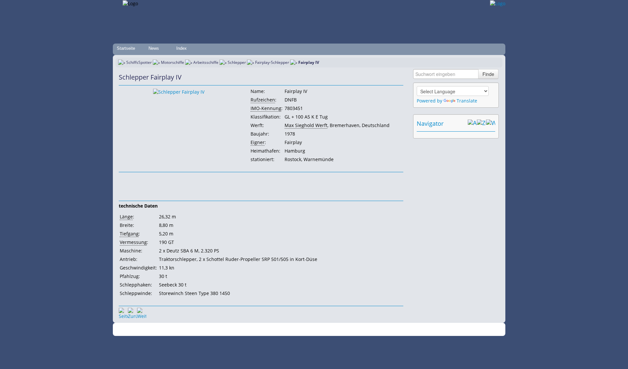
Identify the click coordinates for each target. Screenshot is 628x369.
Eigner (258, 142)
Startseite (126, 48)
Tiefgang (129, 234)
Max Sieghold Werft (306, 125)
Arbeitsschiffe (205, 62)
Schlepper (237, 62)
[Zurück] (132, 312)
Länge (126, 216)
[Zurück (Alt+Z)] (481, 123)
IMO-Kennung (266, 108)
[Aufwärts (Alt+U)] (472, 123)
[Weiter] (141, 312)
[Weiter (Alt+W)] (490, 123)
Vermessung (133, 242)
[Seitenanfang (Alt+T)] (123, 312)
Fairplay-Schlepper (272, 62)
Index (181, 48)
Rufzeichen (263, 100)
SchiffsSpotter (139, 62)
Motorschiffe (172, 62)
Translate (467, 101)
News (153, 48)
